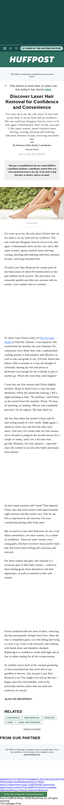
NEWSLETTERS (35, 782)
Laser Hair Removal (29, 722)
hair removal (32, 718)
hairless (49, 718)
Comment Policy (20, 787)
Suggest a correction (32, 729)
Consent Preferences (37, 790)
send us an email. (42, 175)
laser (9, 722)
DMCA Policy (36, 787)
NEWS (3, 779)
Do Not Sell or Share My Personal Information (23, 794)
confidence (13, 718)
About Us (5, 785)
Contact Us (26, 785)
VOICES (48, 779)
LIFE (41, 779)
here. (48, 89)
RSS (34, 785)
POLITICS (12, 779)
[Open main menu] (5, 48)
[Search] (16, 48)
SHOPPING (19, 782)
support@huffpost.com (32, 754)
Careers (45, 785)
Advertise (15, 785)
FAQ (44, 752)
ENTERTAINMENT (28, 779)
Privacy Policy (18, 790)
